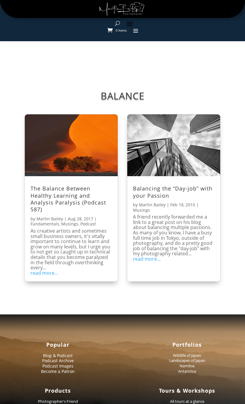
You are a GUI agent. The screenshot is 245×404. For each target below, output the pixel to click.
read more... (44, 273)
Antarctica (187, 371)
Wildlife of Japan (187, 355)
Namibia (187, 365)
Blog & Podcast (58, 355)
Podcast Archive (58, 360)
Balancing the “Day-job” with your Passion (172, 192)
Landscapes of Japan (187, 360)
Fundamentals (44, 224)
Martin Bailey (49, 219)
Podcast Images (58, 366)
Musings (69, 224)
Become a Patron (58, 371)
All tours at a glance (187, 401)
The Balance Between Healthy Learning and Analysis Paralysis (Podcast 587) (68, 199)
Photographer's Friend (58, 401)
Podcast (88, 224)
